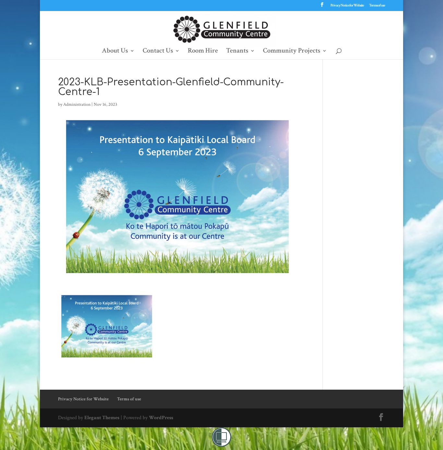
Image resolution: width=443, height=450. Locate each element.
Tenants (237, 51)
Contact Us (158, 51)
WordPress (161, 417)
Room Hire (203, 51)
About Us (115, 51)
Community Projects (291, 51)
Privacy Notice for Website (347, 6)
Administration (76, 104)
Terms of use (377, 6)
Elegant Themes (101, 417)
